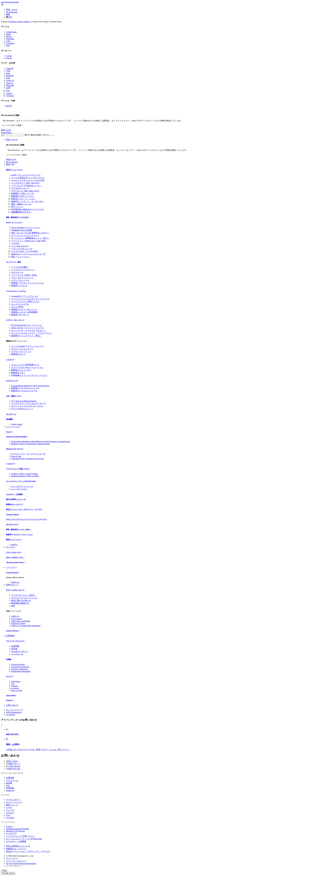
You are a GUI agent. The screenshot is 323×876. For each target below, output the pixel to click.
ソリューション (13, 427)
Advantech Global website (18, 22)
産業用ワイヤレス (19, 286)
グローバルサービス (13, 552)
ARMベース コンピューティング (26, 175)
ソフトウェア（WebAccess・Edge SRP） (29, 241)
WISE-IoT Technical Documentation (26, 625)
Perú (8, 45)
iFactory (9, 432)
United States (11, 32)
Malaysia (9, 83)
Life (12, 684)
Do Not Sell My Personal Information (21, 863)
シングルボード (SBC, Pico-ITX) (25, 183)
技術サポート (12, 585)
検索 (8, 14)
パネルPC (15, 243)
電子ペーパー (17, 207)
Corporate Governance (20, 667)
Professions (15, 681)
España (9, 58)
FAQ (8, 815)
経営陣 (14, 649)
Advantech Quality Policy (15, 562)
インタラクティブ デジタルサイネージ (28, 403)
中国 (8, 71)
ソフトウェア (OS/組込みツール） (26, 185)
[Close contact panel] (2, 725)
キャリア (9, 676)
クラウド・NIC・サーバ (15, 320)
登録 (8, 9)
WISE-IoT (15, 582)
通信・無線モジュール (21, 204)
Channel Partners (12, 572)
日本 (10, 17)
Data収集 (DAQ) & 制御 (21, 230)
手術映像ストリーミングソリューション (29, 375)
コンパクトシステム (20, 304)
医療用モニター (18, 373)
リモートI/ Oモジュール (21, 249)
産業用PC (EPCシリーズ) (22, 196)
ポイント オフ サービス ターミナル (27, 406)
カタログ (10, 813)
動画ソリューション (13, 539)
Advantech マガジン (19, 651)
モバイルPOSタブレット (22, 409)
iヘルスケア (10, 464)
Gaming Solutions (12, 514)
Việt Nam (10, 96)
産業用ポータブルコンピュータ (25, 388)
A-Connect (10, 715)
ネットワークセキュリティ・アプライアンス (31, 333)
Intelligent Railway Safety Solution (25, 476)
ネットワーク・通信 (13, 262)
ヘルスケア (10, 360)
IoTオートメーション (14, 222)
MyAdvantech (12, 12)
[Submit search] (51, 135)
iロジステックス (12, 524)
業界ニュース (12, 805)
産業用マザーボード (20, 315)
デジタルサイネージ (20, 188)
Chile (8, 41)
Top (5, 871)
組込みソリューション (14, 170)
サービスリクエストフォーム (24, 598)
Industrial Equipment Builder (16, 436)
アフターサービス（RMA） (23, 595)
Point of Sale (16, 456)
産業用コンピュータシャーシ (24, 309)
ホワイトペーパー (14, 802)
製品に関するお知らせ (21, 600)
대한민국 (10, 81)
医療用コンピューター (21, 370)
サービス (10, 547)
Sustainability (11, 695)
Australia (9, 68)
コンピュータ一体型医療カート (25, 365)
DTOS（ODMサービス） (15, 557)
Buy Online (13, 761)
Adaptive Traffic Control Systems (24, 474)
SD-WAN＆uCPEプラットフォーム (26, 325)
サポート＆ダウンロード (15, 590)
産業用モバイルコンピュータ (24, 391)
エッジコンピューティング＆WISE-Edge (21, 481)
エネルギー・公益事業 (14, 494)
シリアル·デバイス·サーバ (23, 270)
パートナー (11, 567)
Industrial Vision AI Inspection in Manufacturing (30, 444)
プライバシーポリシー (16, 861)
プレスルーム (17, 654)
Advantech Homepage (10, 2)
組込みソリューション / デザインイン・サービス (24, 509)
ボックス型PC (17, 307)
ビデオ (9, 807)
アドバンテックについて (15, 641)
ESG (8, 786)
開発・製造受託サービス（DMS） (18, 529)
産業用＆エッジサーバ (14, 504)
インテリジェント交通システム (25, 301)
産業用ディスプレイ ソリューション (19, 534)
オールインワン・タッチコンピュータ (28, 454)
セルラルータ (17, 272)
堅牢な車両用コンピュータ (16, 499)
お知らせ (15, 616)
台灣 (8, 88)
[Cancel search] (53, 135)
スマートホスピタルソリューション (27, 367)
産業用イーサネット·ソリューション (27, 283)
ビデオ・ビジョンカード (22, 349)
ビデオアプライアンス (21, 351)
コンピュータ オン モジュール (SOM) (28, 180)
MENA (9, 106)
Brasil (8, 34)
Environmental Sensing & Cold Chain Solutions (30, 386)
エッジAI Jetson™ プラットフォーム (27, 346)
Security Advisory (12, 631)
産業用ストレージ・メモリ (23, 199)
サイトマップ (12, 858)
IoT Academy (16, 619)
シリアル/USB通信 (19, 267)
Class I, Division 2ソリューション (25, 227)
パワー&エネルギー (20, 246)
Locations (15, 688)
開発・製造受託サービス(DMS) (17, 217)
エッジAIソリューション (22, 486)
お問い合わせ (12, 705)
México (9, 36)
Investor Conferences (19, 669)
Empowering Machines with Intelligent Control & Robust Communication (40, 441)
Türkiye (9, 93)
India (8, 73)
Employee (9, 700)
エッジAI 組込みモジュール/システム (28, 178)
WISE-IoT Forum (18, 623)
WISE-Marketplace (13, 712)
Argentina (10, 39)
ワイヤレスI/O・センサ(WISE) (24, 251)
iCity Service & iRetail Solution (23, 401)
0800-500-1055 (14, 769)
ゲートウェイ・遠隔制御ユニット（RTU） (30, 238)
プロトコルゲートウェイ (22, 278)
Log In (14, 9)
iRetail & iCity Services (14, 449)
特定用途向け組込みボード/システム (27, 209)
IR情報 (8, 659)
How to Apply (17, 690)
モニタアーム (11, 414)
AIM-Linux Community (20, 621)
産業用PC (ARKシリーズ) (22, 193)
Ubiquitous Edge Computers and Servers (27, 459)
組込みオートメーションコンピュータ (28, 254)
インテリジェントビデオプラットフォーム (30, 299)
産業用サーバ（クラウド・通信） (26, 336)
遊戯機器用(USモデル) (21, 212)
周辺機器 (9, 419)
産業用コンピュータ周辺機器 (24, 312)
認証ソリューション (20, 257)
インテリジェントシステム (16, 291)
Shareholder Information (21, 671)
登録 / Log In (11, 139)
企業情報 (10, 636)
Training (14, 686)
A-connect (10, 818)
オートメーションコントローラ (25, 235)
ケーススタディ (13, 800)
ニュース (10, 810)
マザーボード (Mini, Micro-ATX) (25, 191)
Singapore (10, 85)
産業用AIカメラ (18, 354)
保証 (13, 606)
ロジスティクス (12, 381)
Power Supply (16, 424)
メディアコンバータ (20, 280)
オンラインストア (14, 710)
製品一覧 (10, 164)
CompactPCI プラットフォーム (24, 296)
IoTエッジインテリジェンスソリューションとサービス (26, 519)
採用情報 (10, 788)
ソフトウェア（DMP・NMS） (24, 275)
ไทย (8, 91)
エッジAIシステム (19, 489)
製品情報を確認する (20, 603)
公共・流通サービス (13, 396)
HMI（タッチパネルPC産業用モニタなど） (30, 233)
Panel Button (6, 132)
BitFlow (14, 545)
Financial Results (18, 664)
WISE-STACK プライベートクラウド (27, 328)
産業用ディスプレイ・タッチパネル (27, 201)
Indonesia (10, 75)
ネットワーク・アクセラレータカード (28, 330)
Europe (9, 56)
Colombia (10, 43)
